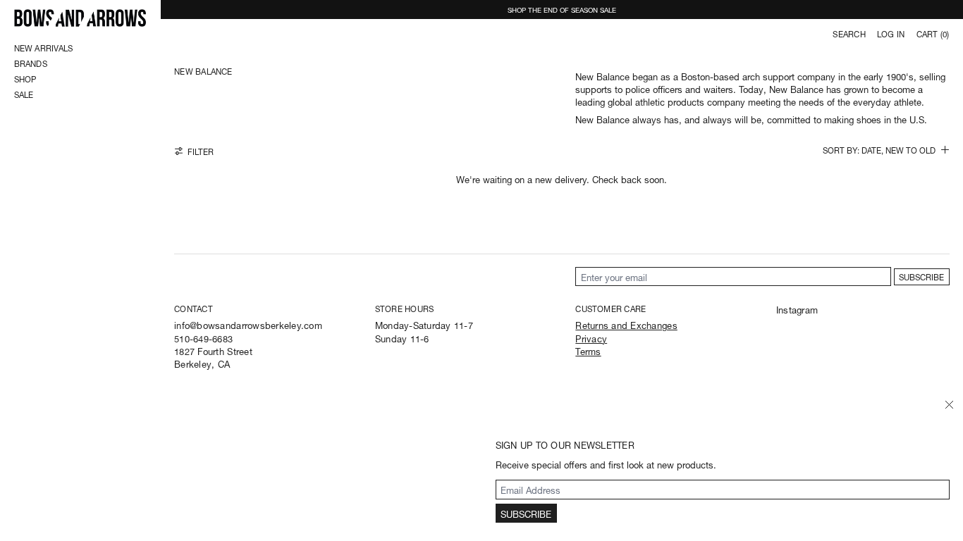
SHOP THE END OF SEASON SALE (562, 9)
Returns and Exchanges (626, 324)
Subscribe (921, 276)
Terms (588, 350)
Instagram (797, 309)
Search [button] (849, 33)
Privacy (591, 338)
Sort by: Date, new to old (879, 150)
